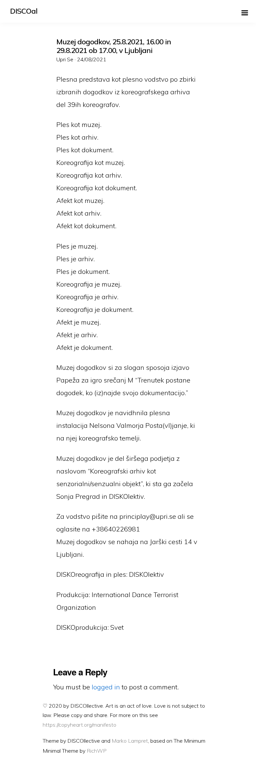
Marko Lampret (130, 740)
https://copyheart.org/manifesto (79, 724)
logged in (106, 687)
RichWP (97, 750)
